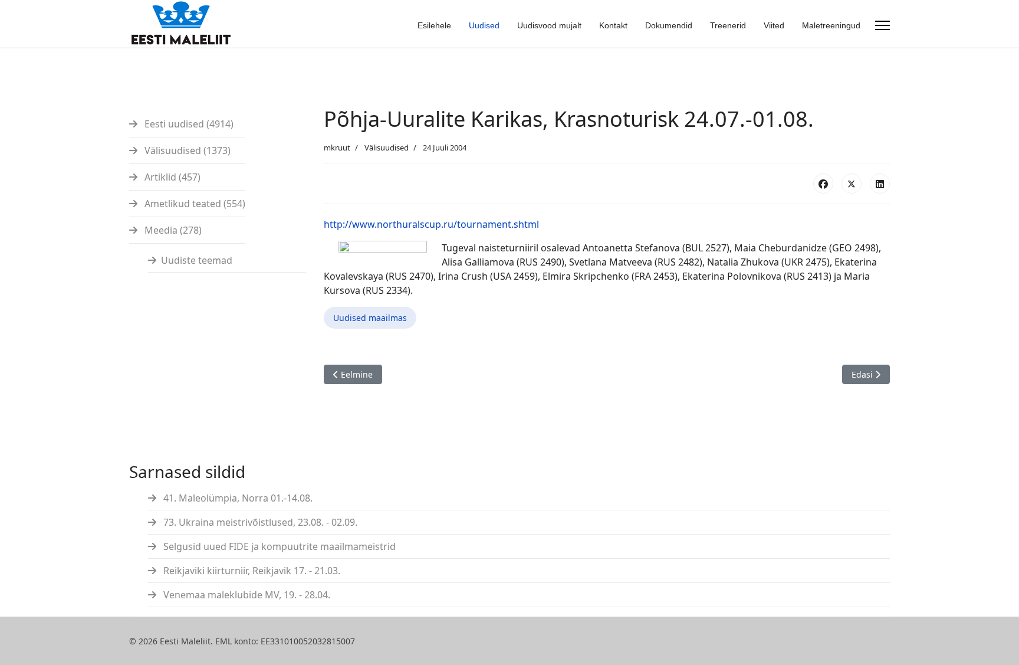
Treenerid (728, 25)
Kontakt (613, 25)
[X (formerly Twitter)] (852, 183)
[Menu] (882, 25)
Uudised (484, 25)
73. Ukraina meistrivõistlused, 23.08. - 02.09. (259, 522)
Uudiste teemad (196, 260)
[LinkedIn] (880, 183)
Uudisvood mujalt (549, 25)
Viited (774, 25)
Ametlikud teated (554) (193, 203)
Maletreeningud (831, 25)
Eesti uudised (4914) (188, 123)
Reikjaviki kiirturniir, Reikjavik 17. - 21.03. (250, 570)
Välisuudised (386, 147)
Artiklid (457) (171, 177)
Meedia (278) (172, 230)
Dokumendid (668, 25)
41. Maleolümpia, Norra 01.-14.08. (237, 498)
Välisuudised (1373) (186, 150)
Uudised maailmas (370, 317)
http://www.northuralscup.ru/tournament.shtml (431, 224)
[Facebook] (823, 183)
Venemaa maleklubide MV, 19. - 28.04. (245, 594)
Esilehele (434, 25)
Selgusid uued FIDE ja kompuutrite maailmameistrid (278, 546)
